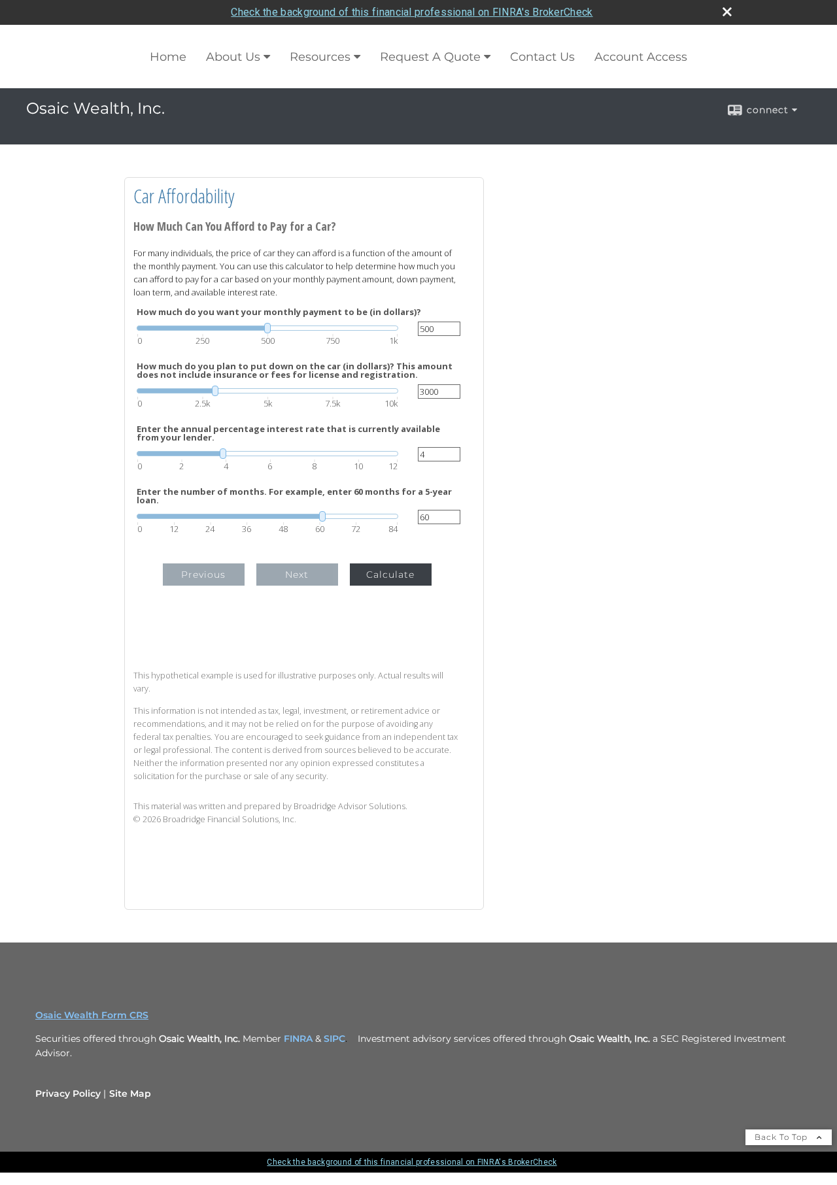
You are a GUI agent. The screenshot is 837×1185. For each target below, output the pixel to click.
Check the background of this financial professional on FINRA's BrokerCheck (411, 12)
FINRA (298, 1038)
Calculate (390, 574)
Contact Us (542, 57)
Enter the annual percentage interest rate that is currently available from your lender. (288, 433)
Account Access (640, 57)
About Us (233, 57)
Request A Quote (430, 57)
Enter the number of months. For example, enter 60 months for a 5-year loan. (294, 496)
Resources (320, 57)
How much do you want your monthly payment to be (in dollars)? (279, 312)
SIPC (334, 1038)
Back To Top (782, 1137)
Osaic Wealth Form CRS (91, 1015)
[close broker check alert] (727, 12)
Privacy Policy (68, 1093)
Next (297, 574)
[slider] (267, 328)
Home (168, 57)
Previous (203, 574)
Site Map (130, 1093)
